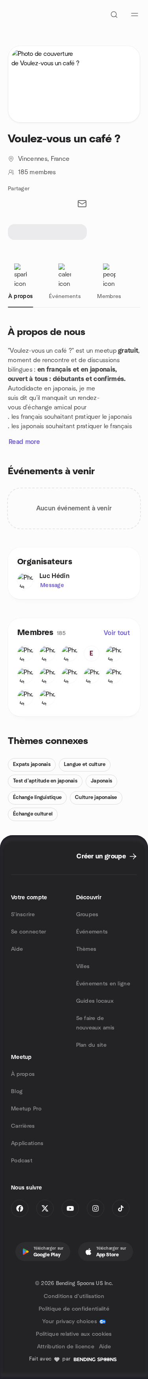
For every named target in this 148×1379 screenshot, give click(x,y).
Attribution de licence (65, 1347)
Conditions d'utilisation (74, 1296)
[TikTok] (120, 1208)
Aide (17, 949)
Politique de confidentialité (74, 1309)
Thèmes (86, 949)
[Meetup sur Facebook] (19, 1208)
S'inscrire (23, 914)
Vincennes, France (43, 159)
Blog (16, 1091)
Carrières (23, 1126)
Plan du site (91, 1045)
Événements (92, 932)
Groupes (87, 914)
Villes (83, 966)
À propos (23, 1074)
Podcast (21, 1161)
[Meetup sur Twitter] (45, 1208)
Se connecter (28, 932)
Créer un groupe (101, 856)
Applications (27, 1143)
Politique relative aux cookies (74, 1334)
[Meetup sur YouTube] (70, 1208)
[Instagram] (95, 1208)
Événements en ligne (103, 984)
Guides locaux (95, 1001)
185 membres (37, 172)
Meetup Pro (26, 1109)
